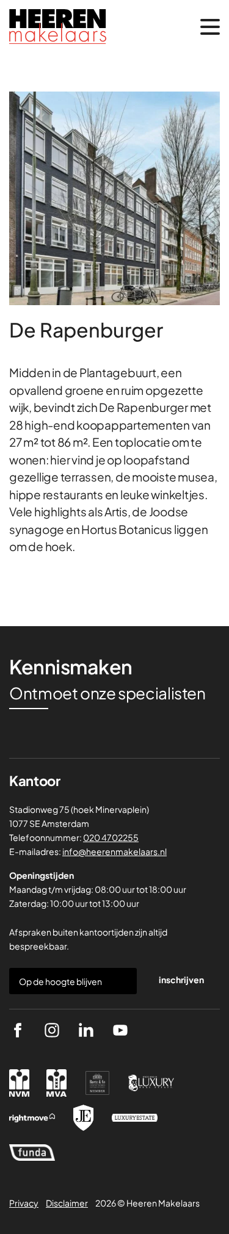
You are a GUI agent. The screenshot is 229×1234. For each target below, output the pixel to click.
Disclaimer (67, 1202)
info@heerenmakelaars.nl (114, 851)
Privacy (23, 1202)
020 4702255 (111, 837)
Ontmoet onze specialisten (107, 693)
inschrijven (181, 979)
